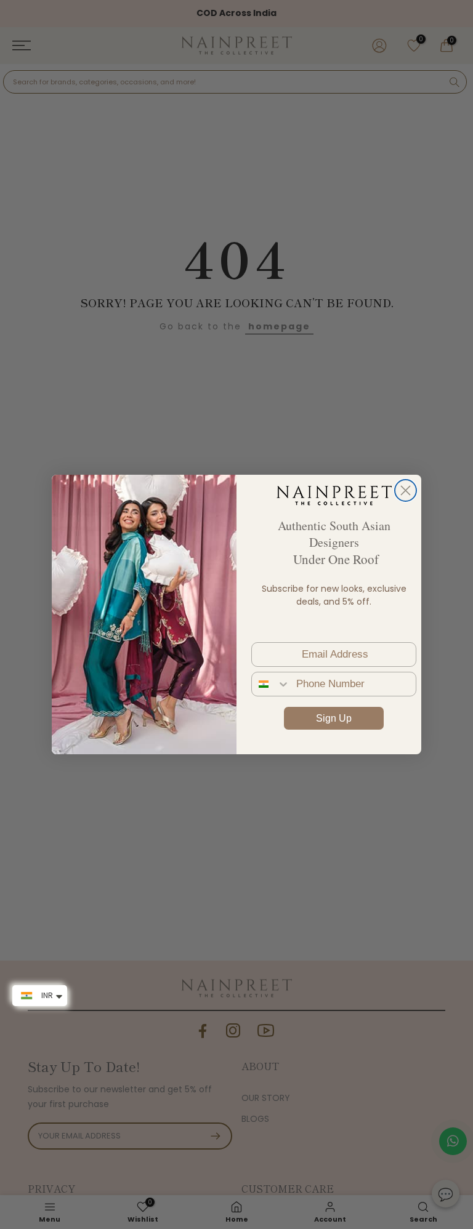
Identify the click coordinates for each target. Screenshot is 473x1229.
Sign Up (334, 718)
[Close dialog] (405, 490)
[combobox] (271, 684)
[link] (333, 495)
